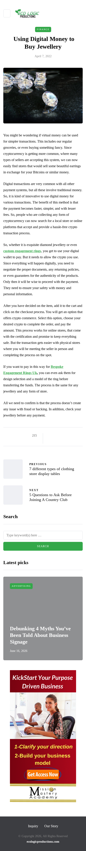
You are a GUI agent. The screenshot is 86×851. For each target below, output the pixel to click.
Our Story (51, 826)
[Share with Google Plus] (61, 435)
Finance (43, 29)
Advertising (21, 586)
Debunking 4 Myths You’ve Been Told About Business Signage (40, 635)
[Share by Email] (50, 441)
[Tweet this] (55, 435)
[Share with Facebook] (50, 435)
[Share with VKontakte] (77, 435)
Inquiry (33, 826)
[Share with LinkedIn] (66, 435)
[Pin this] (72, 435)
